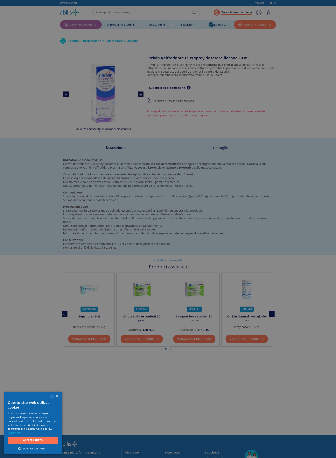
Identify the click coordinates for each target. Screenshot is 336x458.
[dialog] (168, 229)
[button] (33, 448)
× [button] (56, 396)
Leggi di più (14, 432)
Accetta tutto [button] (33, 440)
